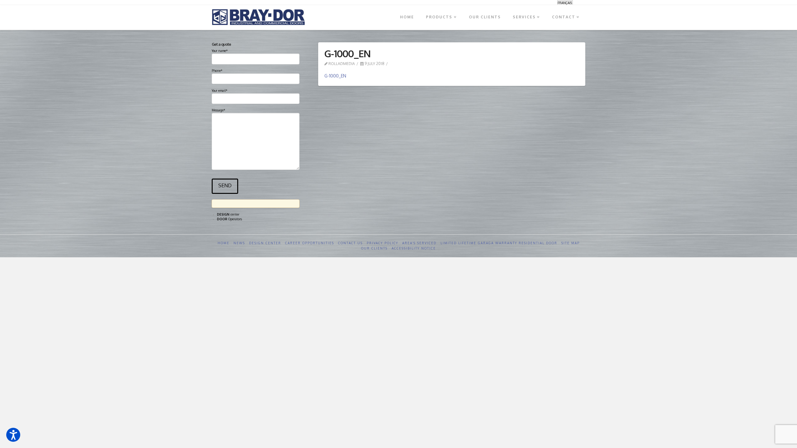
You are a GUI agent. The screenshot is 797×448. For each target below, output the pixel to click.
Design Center (265, 243)
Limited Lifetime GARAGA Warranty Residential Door (499, 243)
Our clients (374, 248)
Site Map (570, 243)
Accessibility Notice (414, 248)
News (239, 243)
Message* (218, 110)
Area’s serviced (419, 243)
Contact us (350, 243)
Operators (229, 219)
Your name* (220, 51)
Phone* (217, 70)
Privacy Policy (382, 243)
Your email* (219, 90)
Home (223, 243)
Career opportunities (309, 243)
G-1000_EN (335, 75)
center (228, 214)
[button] (13, 435)
